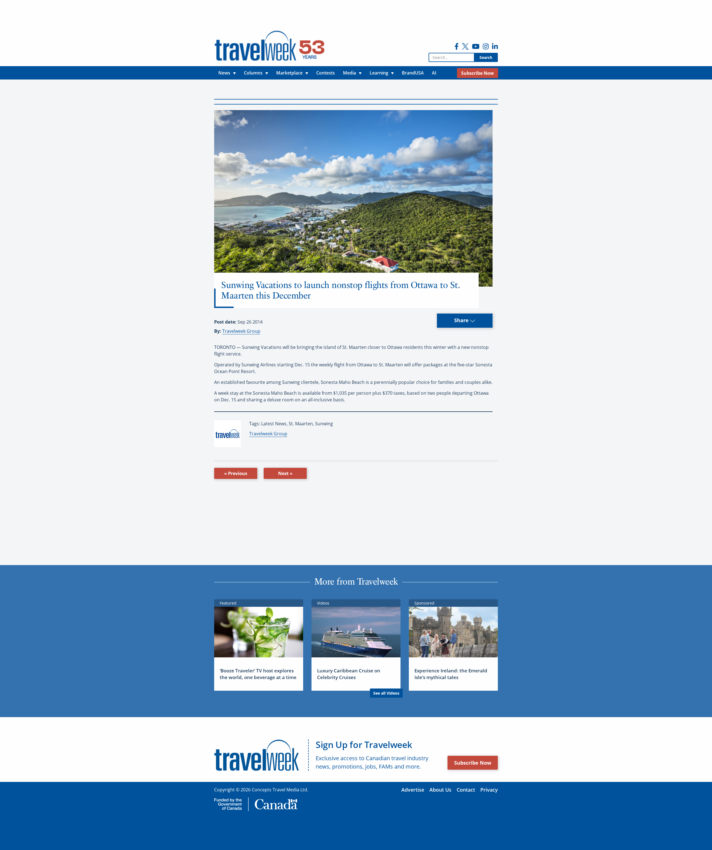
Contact (466, 789)
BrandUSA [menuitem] (413, 73)
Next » (285, 473)
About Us (440, 789)
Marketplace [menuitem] (289, 73)
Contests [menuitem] (325, 73)
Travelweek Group (241, 331)
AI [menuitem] (434, 73)
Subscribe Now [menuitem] (477, 73)
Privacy (489, 789)
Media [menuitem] (349, 73)
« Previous (235, 473)
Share (462, 320)
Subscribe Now (472, 762)
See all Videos (386, 693)
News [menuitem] (224, 73)
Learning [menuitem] (379, 73)
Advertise (412, 789)
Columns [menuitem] (253, 73)
